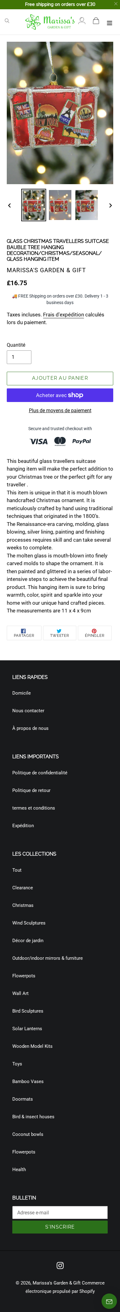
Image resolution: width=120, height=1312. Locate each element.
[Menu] (109, 22)
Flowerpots (23, 976)
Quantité (16, 345)
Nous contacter (28, 710)
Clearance (22, 888)
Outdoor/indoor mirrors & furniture (47, 958)
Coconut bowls (27, 1134)
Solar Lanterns (27, 1028)
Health (19, 1169)
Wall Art (20, 993)
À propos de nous (30, 728)
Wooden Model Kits (32, 1046)
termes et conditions (33, 808)
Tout (17, 870)
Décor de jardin (27, 940)
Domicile (21, 693)
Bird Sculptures (27, 1011)
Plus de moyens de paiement (60, 410)
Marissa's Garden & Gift (57, 1283)
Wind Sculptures (29, 923)
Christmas (23, 905)
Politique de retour (31, 790)
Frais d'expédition (63, 314)
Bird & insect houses (33, 1116)
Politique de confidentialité (39, 773)
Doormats (22, 1099)
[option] (34, 205)
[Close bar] (116, 4)
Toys (17, 1064)
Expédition (23, 825)
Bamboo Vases (28, 1081)
